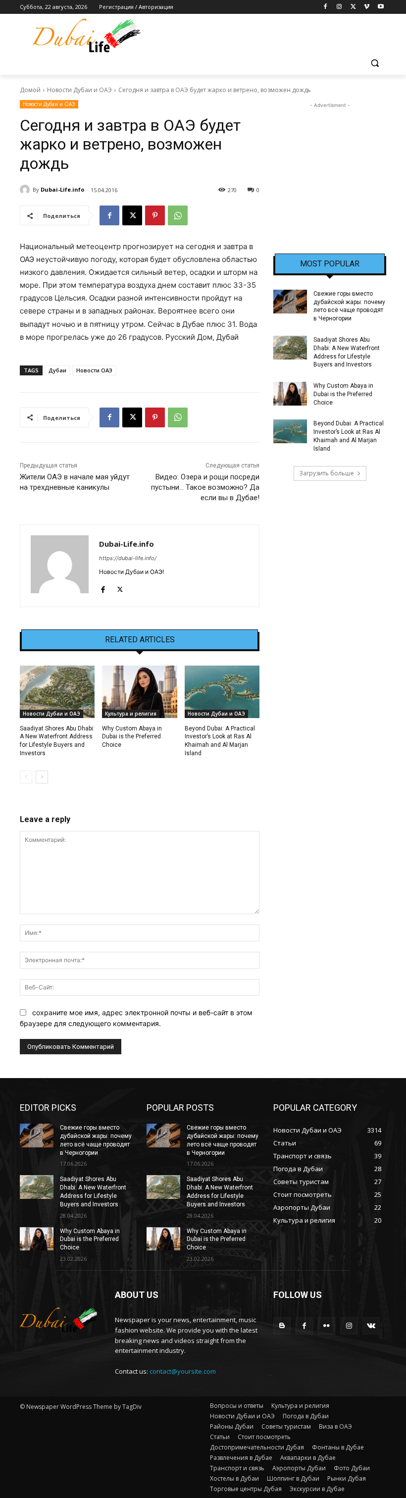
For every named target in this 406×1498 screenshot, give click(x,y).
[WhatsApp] (178, 215)
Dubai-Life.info (62, 189)
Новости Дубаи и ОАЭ (79, 90)
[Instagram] (339, 7)
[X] (353, 7)
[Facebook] (325, 7)
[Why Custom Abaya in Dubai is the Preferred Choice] (139, 692)
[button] (374, 63)
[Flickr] (326, 1326)
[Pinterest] (155, 215)
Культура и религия (130, 713)
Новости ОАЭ (94, 370)
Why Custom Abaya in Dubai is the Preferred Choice (132, 737)
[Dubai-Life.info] (26, 190)
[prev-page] (26, 777)
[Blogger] (282, 1326)
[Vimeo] (366, 7)
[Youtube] (380, 7)
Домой (30, 90)
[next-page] (42, 777)
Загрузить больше (326, 473)
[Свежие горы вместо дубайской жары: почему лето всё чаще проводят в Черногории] (290, 301)
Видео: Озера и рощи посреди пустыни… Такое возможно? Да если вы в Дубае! (205, 487)
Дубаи (57, 370)
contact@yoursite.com (183, 1371)
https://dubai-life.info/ (127, 558)
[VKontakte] (371, 1326)
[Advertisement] (329, 159)
